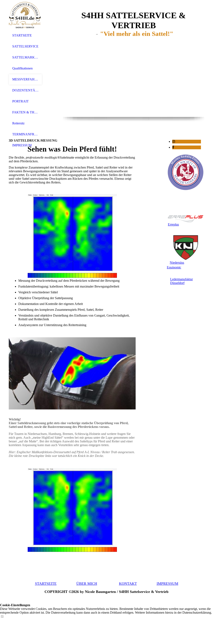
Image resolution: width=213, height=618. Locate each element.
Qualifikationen (22, 68)
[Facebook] (173, 147)
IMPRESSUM (22, 145)
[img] (25, 15)
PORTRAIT (20, 101)
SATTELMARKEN (25, 57)
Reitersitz (18, 123)
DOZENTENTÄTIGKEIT (25, 90)
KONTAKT (128, 584)
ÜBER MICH (86, 584)
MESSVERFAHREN (25, 79)
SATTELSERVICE (25, 46)
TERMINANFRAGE (25, 134)
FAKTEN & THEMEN (25, 112)
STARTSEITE (22, 35)
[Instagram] (173, 141)
